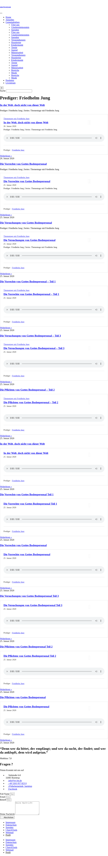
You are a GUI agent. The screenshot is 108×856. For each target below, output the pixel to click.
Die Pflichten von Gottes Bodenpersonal (23, 697)
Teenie (14, 47)
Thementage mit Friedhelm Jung (16, 119)
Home (8, 17)
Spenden (15, 30)
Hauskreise (16, 42)
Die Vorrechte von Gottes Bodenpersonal (23, 163)
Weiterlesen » (6, 156)
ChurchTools (11, 830)
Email (3, 797)
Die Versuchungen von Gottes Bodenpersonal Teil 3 (29, 595)
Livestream (10, 83)
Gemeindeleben (13, 22)
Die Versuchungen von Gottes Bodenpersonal (26, 222)
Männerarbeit (17, 52)
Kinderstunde (17, 45)
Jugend (14, 50)
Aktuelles (10, 20)
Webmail (10, 832)
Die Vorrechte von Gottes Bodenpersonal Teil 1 (27, 494)
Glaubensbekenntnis (20, 27)
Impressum (10, 822)
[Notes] (90, 122)
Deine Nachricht (7, 814)
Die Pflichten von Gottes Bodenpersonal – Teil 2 (27, 389)
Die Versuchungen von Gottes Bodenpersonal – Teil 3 (30, 335)
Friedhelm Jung (18, 150)
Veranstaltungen (18, 40)
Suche (2, 91)
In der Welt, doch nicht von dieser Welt (22, 105)
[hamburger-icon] (1, 13)
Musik (14, 73)
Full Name (5, 794)
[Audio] (88, 122)
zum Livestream (5, 7)
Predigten (10, 80)
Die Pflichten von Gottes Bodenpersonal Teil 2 (26, 646)
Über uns (15, 25)
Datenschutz (11, 825)
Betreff (3, 800)
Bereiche (15, 70)
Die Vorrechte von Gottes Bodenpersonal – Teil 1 (28, 281)
